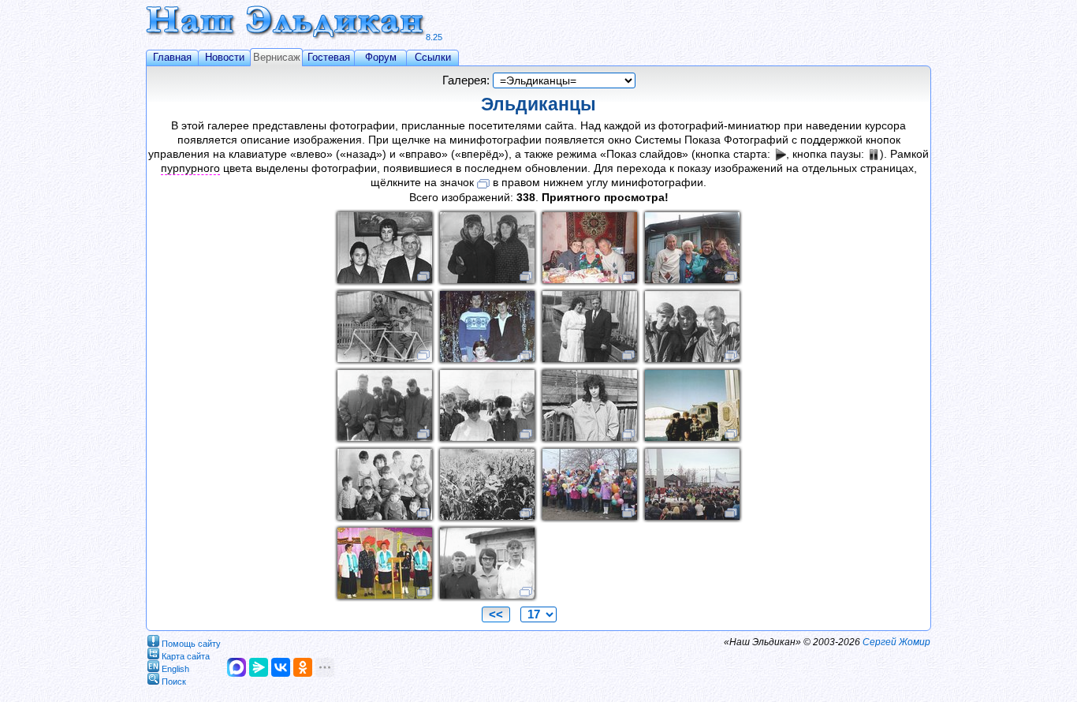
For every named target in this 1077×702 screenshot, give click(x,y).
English (175, 668)
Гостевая (328, 57)
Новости (224, 57)
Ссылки (433, 57)
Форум (381, 57)
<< (496, 614)
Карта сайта (186, 655)
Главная (172, 57)
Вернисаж (276, 57)
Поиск (174, 681)
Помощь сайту (191, 643)
